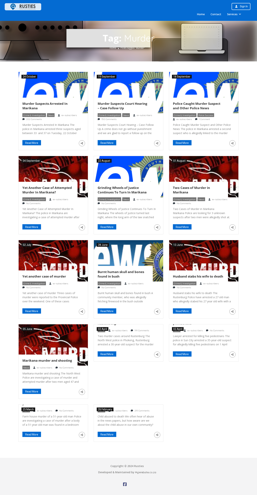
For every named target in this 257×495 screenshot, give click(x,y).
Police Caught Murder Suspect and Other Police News (196, 105)
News (51, 115)
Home (201, 14)
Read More (31, 142)
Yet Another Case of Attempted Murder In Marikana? (47, 190)
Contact (216, 14)
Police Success (205, 115)
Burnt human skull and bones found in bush (121, 274)
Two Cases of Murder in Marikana (191, 190)
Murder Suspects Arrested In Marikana (45, 105)
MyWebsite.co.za (145, 472)
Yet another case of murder (44, 276)
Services (232, 14)
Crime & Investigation (34, 115)
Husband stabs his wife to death (198, 276)
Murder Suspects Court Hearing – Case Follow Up (122, 105)
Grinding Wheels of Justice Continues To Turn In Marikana (122, 190)
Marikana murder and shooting (47, 360)
